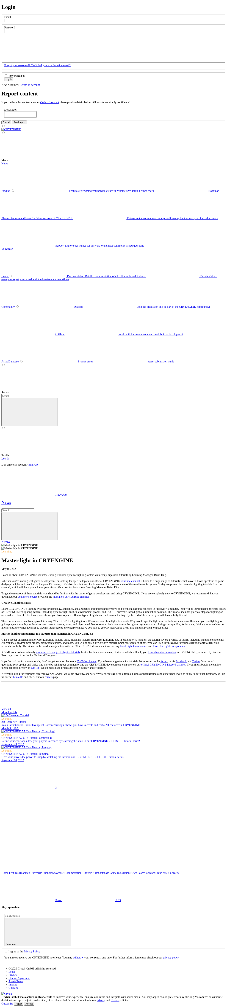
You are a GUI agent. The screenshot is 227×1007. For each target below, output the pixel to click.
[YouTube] (189, 814)
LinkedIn (18, 677)
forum (163, 661)
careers (48, 677)
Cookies (13, 987)
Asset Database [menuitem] (10, 361)
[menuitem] (11, 129)
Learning (6, 551)
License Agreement (19, 978)
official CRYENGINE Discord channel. (163, 664)
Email (7, 16)
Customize (7, 1003)
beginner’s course (27, 596)
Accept (29, 1003)
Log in (9, 79)
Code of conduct (49, 102)
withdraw (78, 957)
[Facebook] (82, 814)
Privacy (13, 974)
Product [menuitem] (6, 190)
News (6, 502)
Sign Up (33, 464)
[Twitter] (28, 814)
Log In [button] (5, 458)
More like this (9, 712)
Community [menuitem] (8, 306)
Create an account (30, 84)
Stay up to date (10, 907)
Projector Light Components (169, 646)
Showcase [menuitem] (7, 248)
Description (10, 109)
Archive (5, 541)
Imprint (13, 984)
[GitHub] (28, 842)
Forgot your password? (17, 65)
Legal (12, 971)
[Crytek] (6, 993)
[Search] (90, 392)
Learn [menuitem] (5, 276)
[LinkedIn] (136, 814)
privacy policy (171, 957)
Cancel (6, 122)
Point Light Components (134, 646)
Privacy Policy (32, 951)
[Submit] (29, 526)
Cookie (115, 1000)
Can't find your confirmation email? (51, 65)
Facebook (181, 661)
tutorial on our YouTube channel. (71, 596)
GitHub (35, 667)
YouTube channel (130, 581)
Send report (19, 122)
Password (9, 27)
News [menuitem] (4, 163)
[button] (30, 58)
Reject (18, 1003)
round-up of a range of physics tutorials (58, 652)
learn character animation (162, 652)
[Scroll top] (28, 869)
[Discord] (82, 842)
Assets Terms (16, 981)
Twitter (196, 661)
